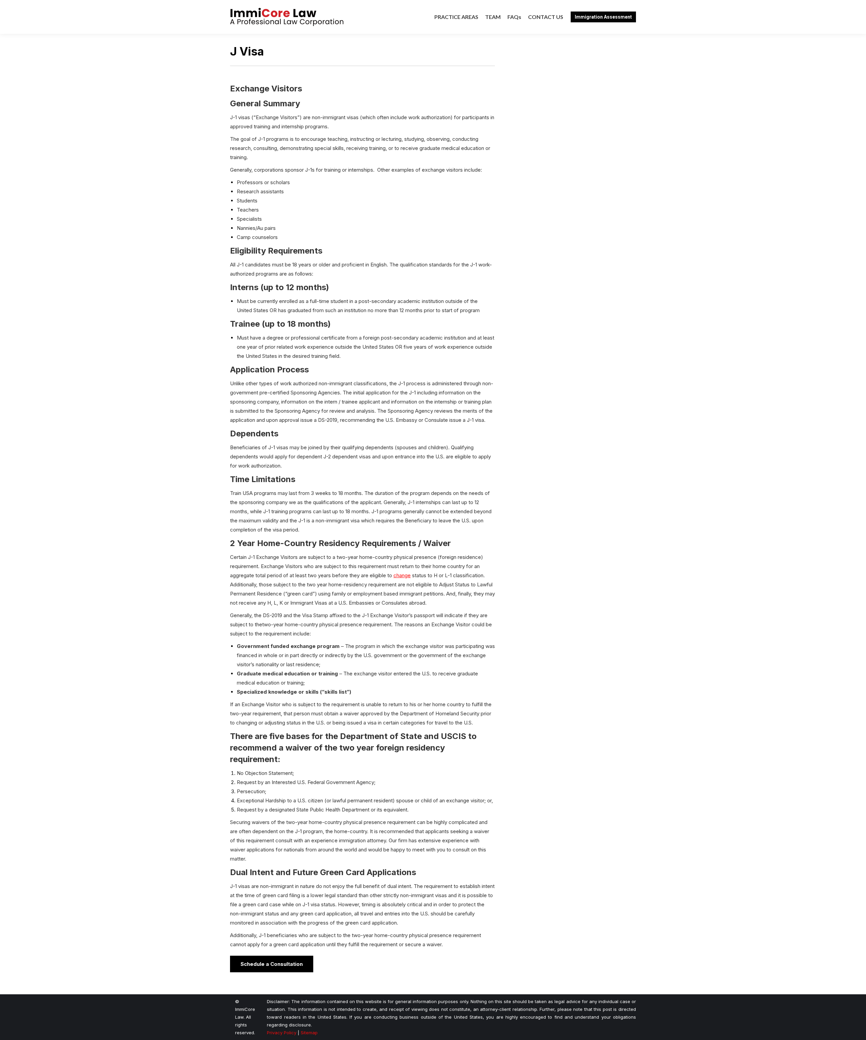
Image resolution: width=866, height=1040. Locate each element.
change (402, 575)
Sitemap (309, 1032)
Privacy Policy (281, 1032)
